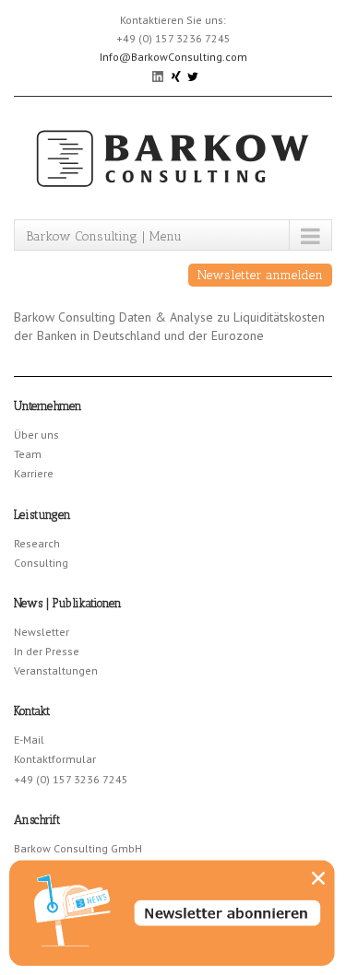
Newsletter (41, 632)
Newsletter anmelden (260, 275)
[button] (318, 878)
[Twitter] (192, 75)
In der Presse (46, 651)
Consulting (41, 563)
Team (28, 454)
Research (37, 543)
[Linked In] (159, 75)
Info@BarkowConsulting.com (173, 57)
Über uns (36, 434)
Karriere (34, 473)
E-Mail (29, 739)
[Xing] (177, 75)
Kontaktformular (55, 759)
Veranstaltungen (56, 670)
